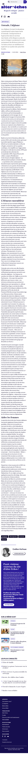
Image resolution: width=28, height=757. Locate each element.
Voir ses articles (19, 553)
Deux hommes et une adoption (17, 650)
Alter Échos (5, 713)
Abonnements (5, 724)
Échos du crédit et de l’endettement (10, 717)
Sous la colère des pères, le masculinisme (18, 642)
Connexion (4, 739)
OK (25, 1)
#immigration (13, 536)
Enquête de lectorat (7, 742)
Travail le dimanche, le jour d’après (14, 686)
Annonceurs (5, 729)
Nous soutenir (5, 731)
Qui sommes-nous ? (7, 701)
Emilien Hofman (5, 52)
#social (4, 539)
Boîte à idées (5, 705)
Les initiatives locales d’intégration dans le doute (17, 633)
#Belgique (4, 536)
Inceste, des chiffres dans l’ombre (13, 677)
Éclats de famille (8, 662)
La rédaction (5, 703)
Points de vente (6, 726)
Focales (4, 715)
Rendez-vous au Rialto (10, 690)
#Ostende (21, 536)
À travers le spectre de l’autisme (17, 624)
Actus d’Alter (5, 708)
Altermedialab (5, 719)
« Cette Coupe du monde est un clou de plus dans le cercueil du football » (14, 681)
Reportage (5, 21)
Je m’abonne (9, 604)
